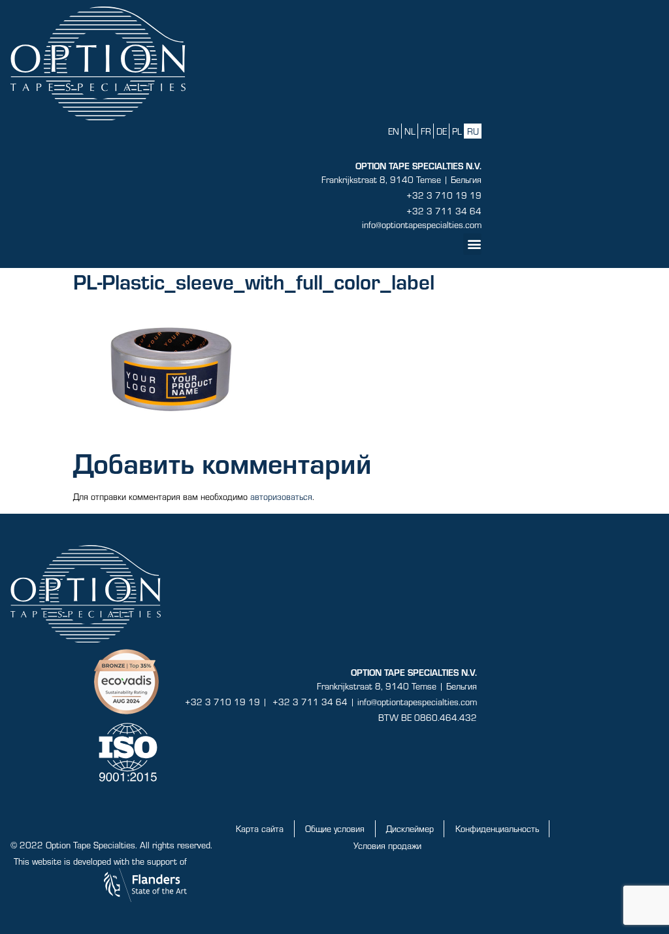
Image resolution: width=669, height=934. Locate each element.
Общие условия (335, 828)
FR (426, 131)
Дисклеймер (410, 828)
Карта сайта (260, 828)
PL (457, 131)
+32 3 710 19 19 (443, 195)
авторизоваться (281, 496)
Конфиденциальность (497, 828)
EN (393, 131)
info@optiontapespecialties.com (421, 224)
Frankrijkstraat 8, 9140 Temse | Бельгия (401, 179)
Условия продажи (387, 845)
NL (410, 131)
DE (441, 131)
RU (473, 131)
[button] (472, 244)
